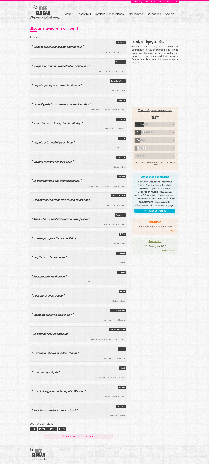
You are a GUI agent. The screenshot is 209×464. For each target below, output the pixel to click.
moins (61, 85)
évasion (60, 276)
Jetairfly (121, 272)
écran (74, 238)
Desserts (107, 339)
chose (58, 46)
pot (45, 334)
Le (34, 104)
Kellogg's (121, 119)
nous (72, 219)
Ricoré (122, 349)
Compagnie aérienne (98, 282)
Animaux (121, 148)
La (34, 238)
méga (41, 314)
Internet (159, 205)
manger (44, 200)
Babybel (121, 177)
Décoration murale (148, 192)
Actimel (121, 100)
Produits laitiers (119, 71)
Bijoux (172, 231)
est (44, 123)
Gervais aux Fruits (117, 330)
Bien (36, 200)
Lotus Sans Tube (118, 81)
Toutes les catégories (155, 211)
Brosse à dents (162, 202)
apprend (60, 200)
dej (78, 123)
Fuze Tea (121, 158)
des (65, 104)
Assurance (154, 182)
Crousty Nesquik (118, 311)
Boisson (110, 52)
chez (55, 257)
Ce (35, 46)
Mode (111, 378)
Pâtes (123, 205)
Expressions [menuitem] (135, 14)
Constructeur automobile (158, 185)
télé (39, 238)
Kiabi (122, 368)
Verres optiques (148, 188)
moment (49, 161)
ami (37, 353)
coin (46, 142)
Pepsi (122, 292)
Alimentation (105, 71)
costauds (62, 334)
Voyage (122, 282)
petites (52, 429)
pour (54, 85)
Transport (113, 282)
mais (61, 410)
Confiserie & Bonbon (117, 416)
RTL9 (122, 234)
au (59, 314)
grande (49, 276)
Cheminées (141, 205)
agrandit (52, 238)
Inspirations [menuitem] (116, 14)
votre (61, 238)
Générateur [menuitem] (84, 14)
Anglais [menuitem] (169, 14)
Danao (122, 387)
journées (83, 104)
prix (41, 276)
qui (64, 46)
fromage (48, 180)
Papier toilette (119, 91)
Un (35, 85)
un (72, 66)
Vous (36, 123)
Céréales (121, 129)
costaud (70, 410)
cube (84, 66)
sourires (74, 180)
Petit (36, 276)
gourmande (54, 391)
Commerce (102, 378)
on (76, 200)
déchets (74, 85)
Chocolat (121, 320)
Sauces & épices (166, 195)
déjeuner (55, 353)
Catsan (122, 138)
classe (58, 295)
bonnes (72, 104)
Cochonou (121, 253)
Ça (35, 314)
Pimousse (121, 406)
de (67, 85)
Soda (123, 301)
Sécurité (143, 181)
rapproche (81, 219)
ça (51, 200)
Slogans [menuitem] (100, 14)
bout (45, 257)
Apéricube (120, 62)
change (71, 46)
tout (79, 46)
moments (54, 66)
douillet (53, 142)
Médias (118, 244)
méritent (65, 66)
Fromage (107, 186)
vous (50, 123)
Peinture (145, 199)
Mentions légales (38, 459)
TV (124, 244)
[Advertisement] (155, 85)
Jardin (159, 199)
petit (40, 46)
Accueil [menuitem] (68, 14)
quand (71, 200)
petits (62, 429)
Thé (123, 167)
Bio (151, 205)
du (41, 353)
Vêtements (120, 378)
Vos (35, 66)
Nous (57, 123)
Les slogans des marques (78, 436)
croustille (51, 314)
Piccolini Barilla (118, 196)
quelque (48, 46)
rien (57, 161)
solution (42, 391)
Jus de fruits (120, 52)
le (69, 123)
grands (42, 66)
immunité (56, 104)
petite (42, 429)
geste (47, 85)
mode (40, 372)
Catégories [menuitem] (154, 14)
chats (68, 142)
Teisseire (121, 43)
